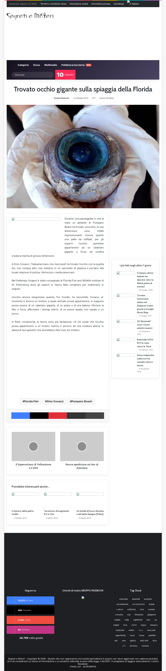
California (131, 609)
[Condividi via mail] (76, 415)
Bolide (151, 604)
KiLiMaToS (91, 666)
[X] (39, 415)
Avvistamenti (122, 604)
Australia (148, 599)
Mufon (131, 630)
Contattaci (119, 3)
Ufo (123, 646)
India (127, 620)
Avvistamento (138, 604)
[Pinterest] (57, 415)
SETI (116, 640)
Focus (36, 65)
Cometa (151, 609)
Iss (155, 620)
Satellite (152, 635)
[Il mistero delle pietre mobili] (25, 500)
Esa (128, 614)
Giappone (151, 614)
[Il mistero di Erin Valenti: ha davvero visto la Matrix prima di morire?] (126, 277)
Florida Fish (31, 401)
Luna (125, 625)
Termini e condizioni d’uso (53, 3)
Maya (143, 625)
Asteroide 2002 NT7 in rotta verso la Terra (145, 343)
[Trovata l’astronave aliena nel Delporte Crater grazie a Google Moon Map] (126, 300)
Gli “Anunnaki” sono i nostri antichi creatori (144, 324)
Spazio (133, 640)
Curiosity (119, 614)
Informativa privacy (100, 3)
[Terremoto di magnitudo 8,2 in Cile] (57, 500)
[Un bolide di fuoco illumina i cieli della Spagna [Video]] (90, 500)
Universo (133, 646)
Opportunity (120, 635)
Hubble (117, 620)
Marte (134, 625)
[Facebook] (20, 415)
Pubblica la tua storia (75, 65)
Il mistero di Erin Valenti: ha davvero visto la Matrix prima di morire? (145, 279)
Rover (132, 635)
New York (151, 630)
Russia (141, 635)
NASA (140, 630)
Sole (124, 640)
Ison (148, 620)
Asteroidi (136, 599)
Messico (154, 625)
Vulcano (145, 646)
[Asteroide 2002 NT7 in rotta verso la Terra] (126, 344)
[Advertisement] (112, 33)
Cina (142, 609)
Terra (155, 640)
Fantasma (139, 614)
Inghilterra (137, 620)
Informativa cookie (79, 3)
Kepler (116, 625)
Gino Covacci (55, 401)
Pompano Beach (81, 401)
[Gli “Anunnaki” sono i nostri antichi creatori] (126, 326)
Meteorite (120, 630)
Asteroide (123, 599)
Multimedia (50, 65)
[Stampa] (95, 415)
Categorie (23, 65)
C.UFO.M (119, 609)
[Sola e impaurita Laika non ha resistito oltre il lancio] (126, 360)
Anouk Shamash (61, 98)
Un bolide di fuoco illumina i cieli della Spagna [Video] (90, 513)
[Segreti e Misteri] (30, 16)
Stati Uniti (144, 640)
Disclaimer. (83, 664)
